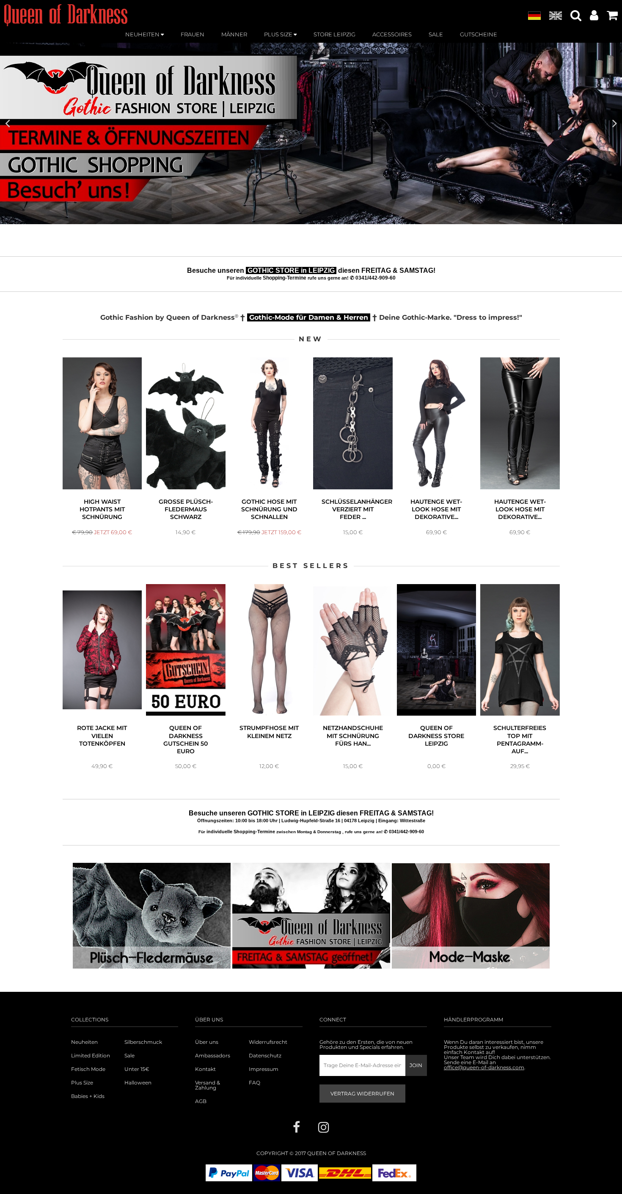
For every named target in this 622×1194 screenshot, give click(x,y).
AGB (200, 1101)
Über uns (206, 1042)
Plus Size (82, 1082)
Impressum (263, 1069)
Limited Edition (90, 1055)
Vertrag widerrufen (362, 1093)
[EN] (555, 16)
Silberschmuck (143, 1042)
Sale (129, 1055)
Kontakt (205, 1069)
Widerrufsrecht (268, 1042)
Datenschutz (265, 1055)
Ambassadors (212, 1055)
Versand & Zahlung (207, 1085)
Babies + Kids (88, 1096)
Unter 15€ (136, 1069)
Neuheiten (84, 1042)
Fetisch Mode (88, 1069)
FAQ (254, 1082)
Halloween (137, 1082)
